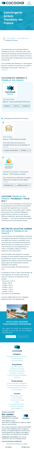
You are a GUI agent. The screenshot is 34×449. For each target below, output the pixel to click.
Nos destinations (17, 360)
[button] (5, 147)
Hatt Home (7, 137)
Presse (17, 402)
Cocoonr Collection (17, 358)
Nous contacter (17, 398)
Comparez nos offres (17, 369)
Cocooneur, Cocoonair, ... (17, 404)
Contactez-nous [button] (10, 336)
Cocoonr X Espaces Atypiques (17, 375)
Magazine (17, 377)
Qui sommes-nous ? (17, 396)
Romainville (9, 185)
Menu (29, 4)
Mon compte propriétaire (17, 371)
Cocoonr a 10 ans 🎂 (17, 400)
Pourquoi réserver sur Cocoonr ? (17, 356)
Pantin (16, 106)
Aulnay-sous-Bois (11, 150)
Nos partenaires (17, 390)
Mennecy (7, 106)
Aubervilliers (22, 185)
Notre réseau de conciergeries (17, 383)
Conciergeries (11, 38)
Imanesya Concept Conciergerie (15, 172)
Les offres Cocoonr (17, 367)
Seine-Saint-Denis (23, 38)
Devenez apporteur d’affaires (17, 387)
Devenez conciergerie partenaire (17, 385)
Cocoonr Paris (8, 99)
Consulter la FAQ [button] (23, 336)
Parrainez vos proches (17, 373)
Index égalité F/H (17, 408)
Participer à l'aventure (17, 406)
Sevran (23, 150)
